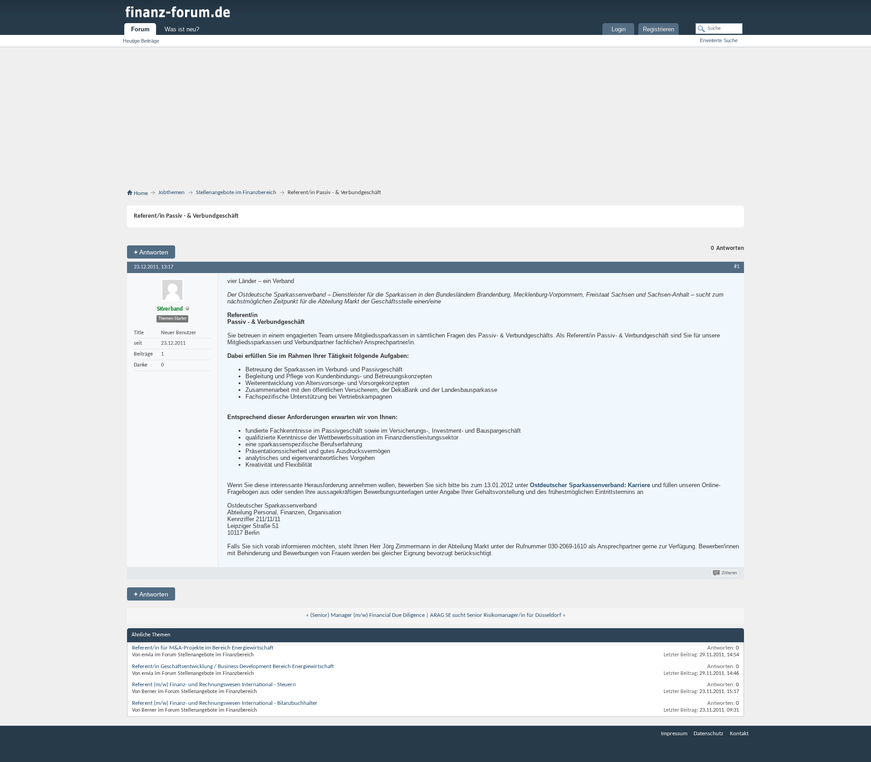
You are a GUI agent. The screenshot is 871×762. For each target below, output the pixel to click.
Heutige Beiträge (141, 41)
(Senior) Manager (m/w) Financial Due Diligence (367, 615)
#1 (736, 266)
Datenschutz (708, 734)
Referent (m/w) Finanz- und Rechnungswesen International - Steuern (214, 685)
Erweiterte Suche (719, 40)
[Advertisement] (435, 119)
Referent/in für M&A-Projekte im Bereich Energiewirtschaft (203, 648)
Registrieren (658, 29)
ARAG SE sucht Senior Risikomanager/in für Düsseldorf (495, 615)
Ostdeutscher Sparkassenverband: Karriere (590, 485)
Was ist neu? (182, 29)
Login (619, 29)
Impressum (674, 734)
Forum (140, 29)
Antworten (151, 252)
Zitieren (729, 573)
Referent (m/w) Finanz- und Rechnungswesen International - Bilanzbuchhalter (225, 703)
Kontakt (739, 734)
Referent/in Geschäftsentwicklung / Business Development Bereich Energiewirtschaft (233, 666)
